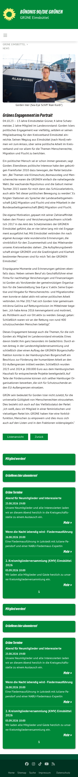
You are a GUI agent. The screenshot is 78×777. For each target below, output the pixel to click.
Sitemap (21, 772)
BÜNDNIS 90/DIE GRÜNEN (41, 12)
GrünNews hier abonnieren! (21, 475)
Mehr (66, 522)
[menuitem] (11, 772)
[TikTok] (40, 764)
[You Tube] (46, 764)
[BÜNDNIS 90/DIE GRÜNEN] (9, 14)
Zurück (39, 436)
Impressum (45, 772)
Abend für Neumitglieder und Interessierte (33, 498)
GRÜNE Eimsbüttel (14, 44)
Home (11, 772)
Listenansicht (15, 436)
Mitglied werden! (15, 459)
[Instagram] (33, 764)
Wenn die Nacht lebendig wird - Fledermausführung (39, 532)
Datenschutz (63, 772)
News (6, 48)
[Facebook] (27, 764)
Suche (32, 772)
